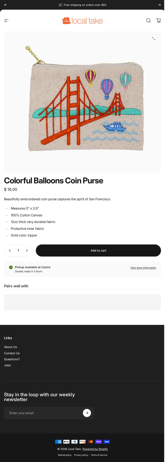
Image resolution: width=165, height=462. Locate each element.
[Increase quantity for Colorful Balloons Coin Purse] (27, 250)
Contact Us (12, 353)
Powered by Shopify (93, 449)
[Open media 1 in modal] (154, 39)
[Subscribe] (86, 413)
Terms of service (97, 455)
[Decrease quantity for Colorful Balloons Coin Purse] (8, 250)
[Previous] (5, 5)
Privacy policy (79, 455)
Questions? (12, 359)
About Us (10, 347)
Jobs (7, 365)
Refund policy (63, 455)
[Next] (159, 5)
